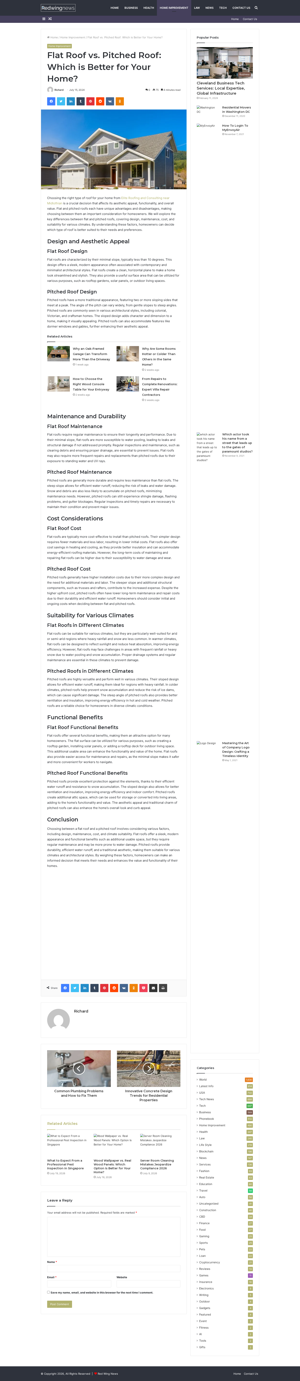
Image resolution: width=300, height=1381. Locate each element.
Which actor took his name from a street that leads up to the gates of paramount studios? (237, 443)
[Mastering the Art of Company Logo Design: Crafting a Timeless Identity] (208, 894)
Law (197, 7)
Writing (203, 1295)
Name (52, 1262)
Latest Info (206, 1086)
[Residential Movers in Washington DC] (208, 113)
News (209, 7)
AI (200, 1334)
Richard (59, 89)
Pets (202, 1249)
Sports (203, 1242)
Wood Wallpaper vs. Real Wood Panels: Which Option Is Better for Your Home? (112, 1166)
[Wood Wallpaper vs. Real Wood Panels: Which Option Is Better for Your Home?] (114, 1145)
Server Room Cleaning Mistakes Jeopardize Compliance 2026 (157, 1164)
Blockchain (206, 1151)
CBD (202, 1216)
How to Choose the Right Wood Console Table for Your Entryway (91, 384)
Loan (202, 1255)
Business (131, 7)
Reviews (204, 1268)
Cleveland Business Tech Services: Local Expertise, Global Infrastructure (221, 88)
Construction (207, 1210)
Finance (204, 1223)
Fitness (204, 1327)
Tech (223, 7)
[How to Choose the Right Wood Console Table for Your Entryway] (58, 384)
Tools (202, 1340)
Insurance (205, 1282)
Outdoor (204, 1301)
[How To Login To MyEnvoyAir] (208, 276)
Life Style (205, 1144)
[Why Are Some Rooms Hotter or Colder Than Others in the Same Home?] (128, 353)
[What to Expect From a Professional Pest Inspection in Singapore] (67, 1145)
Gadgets (204, 1308)
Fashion (204, 1171)
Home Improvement (174, 7)
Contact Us (241, 7)
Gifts (202, 1347)
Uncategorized (208, 1203)
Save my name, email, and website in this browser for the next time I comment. (102, 1292)
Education (205, 1184)
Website (122, 1277)
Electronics (206, 1288)
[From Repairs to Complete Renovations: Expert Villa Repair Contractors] (128, 384)
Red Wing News (108, 1373)
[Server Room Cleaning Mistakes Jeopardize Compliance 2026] (160, 1145)
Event (203, 1321)
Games (203, 1275)
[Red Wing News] (58, 8)
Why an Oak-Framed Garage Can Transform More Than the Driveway (91, 354)
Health (148, 7)
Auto (202, 1197)
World (203, 1079)
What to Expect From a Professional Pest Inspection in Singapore (65, 1164)
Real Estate (206, 1177)
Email (52, 1277)
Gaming (204, 1236)
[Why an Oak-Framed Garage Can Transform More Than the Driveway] (58, 353)
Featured (205, 1314)
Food (202, 1229)
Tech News (206, 1099)
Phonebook (206, 1118)
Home (115, 7)
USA (202, 1092)
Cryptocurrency (209, 1262)
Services (205, 1164)
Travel (203, 1190)
